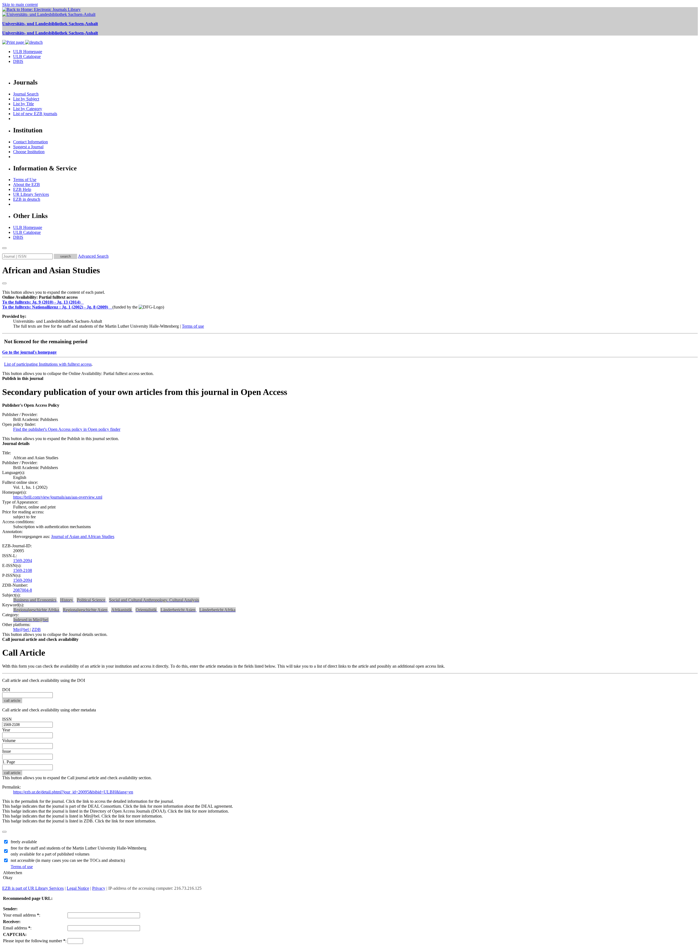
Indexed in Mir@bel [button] (30, 619)
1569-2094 (22, 560)
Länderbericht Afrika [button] (217, 609)
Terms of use (193, 326)
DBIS (18, 61)
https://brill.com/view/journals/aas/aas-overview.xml (57, 497)
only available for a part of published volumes (50, 854)
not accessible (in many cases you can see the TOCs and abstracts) (68, 860)
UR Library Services (31, 194)
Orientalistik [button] (146, 609)
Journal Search (26, 94)
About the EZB (26, 184)
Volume (9, 740)
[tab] (350, 297)
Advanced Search (93, 256)
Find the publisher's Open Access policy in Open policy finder (66, 429)
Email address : (17, 928)
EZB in (26, 199)
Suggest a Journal (28, 146)
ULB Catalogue (27, 56)
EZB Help (22, 189)
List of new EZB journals (35, 113)
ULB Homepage (27, 51)
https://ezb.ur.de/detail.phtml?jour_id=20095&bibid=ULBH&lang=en (73, 792)
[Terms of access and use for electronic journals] (82, 302)
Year (6, 730)
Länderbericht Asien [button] (178, 609)
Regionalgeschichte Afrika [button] (36, 609)
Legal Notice (78, 888)
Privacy (98, 888)
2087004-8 (22, 590)
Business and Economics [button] (34, 600)
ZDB (36, 629)
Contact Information (30, 141)
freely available (24, 841)
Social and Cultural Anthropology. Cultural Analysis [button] (154, 600)
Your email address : (21, 915)
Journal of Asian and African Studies (82, 536)
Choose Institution (29, 151)
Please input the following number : (34, 940)
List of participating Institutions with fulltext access (48, 364)
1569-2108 (22, 570)
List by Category (27, 108)
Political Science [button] (91, 600)
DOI (6, 689)
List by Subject (26, 99)
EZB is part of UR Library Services (33, 888)
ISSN (7, 719)
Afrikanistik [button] (121, 609)
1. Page (8, 762)
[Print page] (13, 42)
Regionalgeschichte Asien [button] (85, 609)
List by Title (23, 103)
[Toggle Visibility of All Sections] (4, 283)
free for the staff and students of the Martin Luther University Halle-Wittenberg (78, 848)
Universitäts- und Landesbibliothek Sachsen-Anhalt (50, 23)
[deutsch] (34, 42)
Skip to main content (20, 4)
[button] (40, 297)
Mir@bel (21, 629)
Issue (6, 751)
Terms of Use (24, 179)
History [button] (66, 600)
